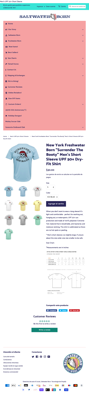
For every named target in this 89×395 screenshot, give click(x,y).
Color (48, 192)
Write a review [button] (44, 329)
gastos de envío (55, 174)
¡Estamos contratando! (10, 372)
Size (47, 183)
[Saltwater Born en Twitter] (33, 357)
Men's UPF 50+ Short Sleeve (19, 136)
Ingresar (40, 6)
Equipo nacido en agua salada (13, 366)
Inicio (5, 136)
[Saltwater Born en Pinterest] (41, 357)
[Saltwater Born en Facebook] (37, 357)
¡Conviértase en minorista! (11, 369)
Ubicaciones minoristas (10, 362)
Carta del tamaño (9, 356)
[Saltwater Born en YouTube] (49, 357)
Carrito (63, 6)
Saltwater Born (46, 381)
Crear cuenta (50, 6)
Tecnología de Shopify (58, 381)
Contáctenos (7, 359)
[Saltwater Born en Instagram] (45, 357)
